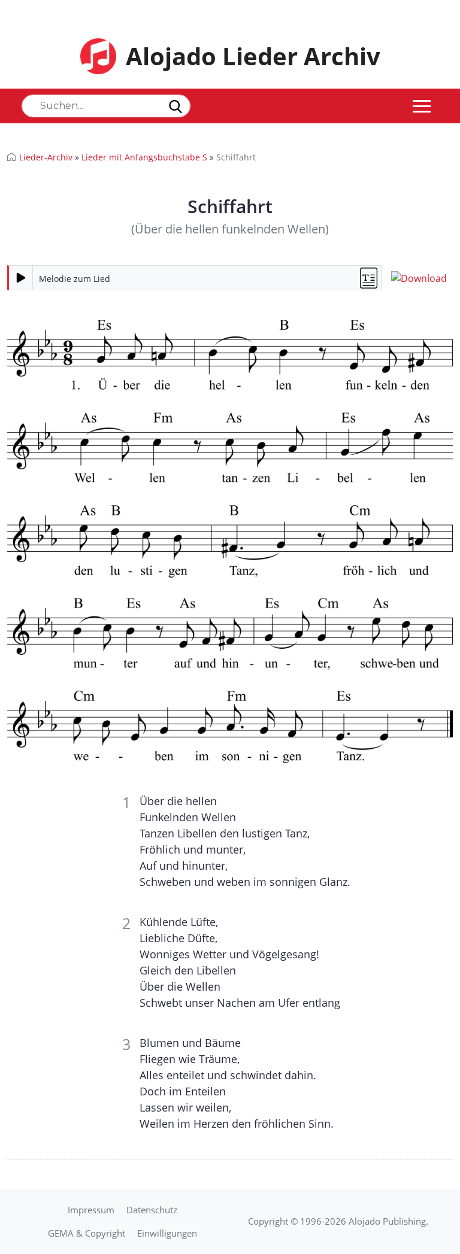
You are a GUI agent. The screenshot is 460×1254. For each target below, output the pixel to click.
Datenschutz (151, 1210)
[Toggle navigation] (421, 106)
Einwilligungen (167, 1233)
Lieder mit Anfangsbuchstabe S (144, 157)
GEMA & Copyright (86, 1233)
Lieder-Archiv (45, 157)
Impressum (91, 1210)
